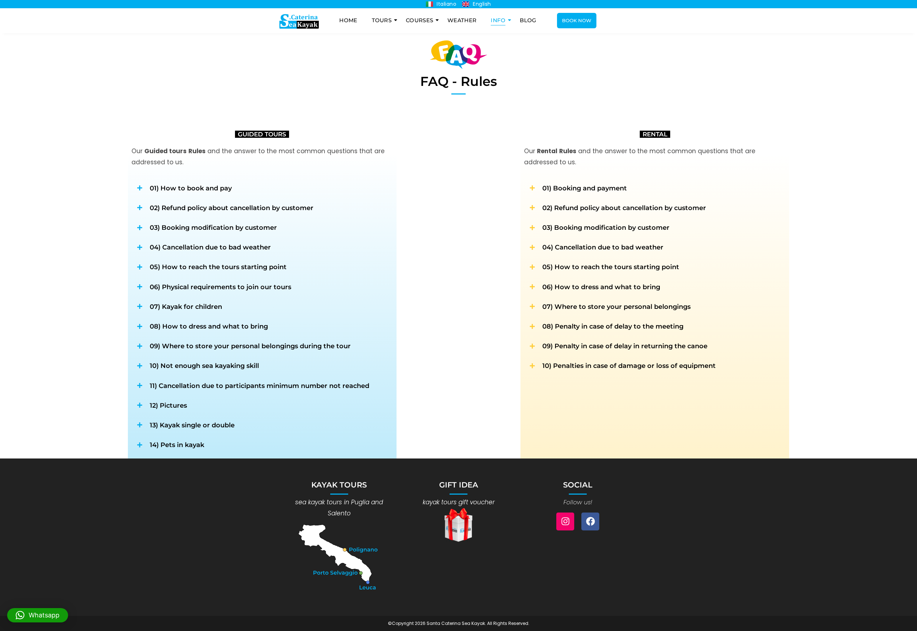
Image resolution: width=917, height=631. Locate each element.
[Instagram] (565, 521)
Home (348, 20)
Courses (419, 20)
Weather (461, 20)
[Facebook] (590, 521)
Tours (382, 20)
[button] (37, 615)
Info (498, 20)
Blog (528, 20)
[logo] (299, 21)
